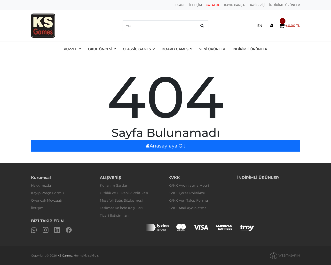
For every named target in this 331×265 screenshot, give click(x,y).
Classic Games (137, 49)
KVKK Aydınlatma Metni (188, 185)
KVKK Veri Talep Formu (188, 200)
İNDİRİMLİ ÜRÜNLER (284, 5)
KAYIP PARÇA (234, 5)
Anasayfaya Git (167, 146)
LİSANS (180, 5)
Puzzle (70, 49)
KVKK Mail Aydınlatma (187, 208)
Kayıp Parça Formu (47, 193)
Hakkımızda (41, 185)
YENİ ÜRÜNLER (212, 49)
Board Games (175, 49)
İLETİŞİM (195, 5)
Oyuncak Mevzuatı (46, 200)
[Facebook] (69, 230)
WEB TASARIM (289, 255)
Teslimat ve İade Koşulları (121, 208)
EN (259, 25)
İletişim (37, 208)
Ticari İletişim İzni (114, 215)
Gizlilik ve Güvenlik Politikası (124, 193)
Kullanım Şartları (114, 185)
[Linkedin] (57, 230)
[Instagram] (45, 230)
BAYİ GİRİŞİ (257, 5)
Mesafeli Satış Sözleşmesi (121, 200)
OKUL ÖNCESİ (100, 49)
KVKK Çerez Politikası (186, 193)
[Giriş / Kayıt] (271, 25)
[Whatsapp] (34, 230)
